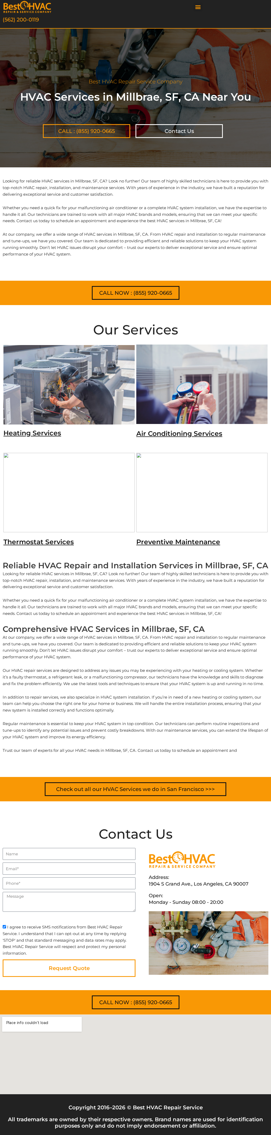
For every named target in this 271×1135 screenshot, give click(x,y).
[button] (198, 7)
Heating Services (32, 433)
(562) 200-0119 (21, 19)
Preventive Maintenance (178, 542)
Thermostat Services (38, 542)
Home (8, 161)
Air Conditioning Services (179, 433)
